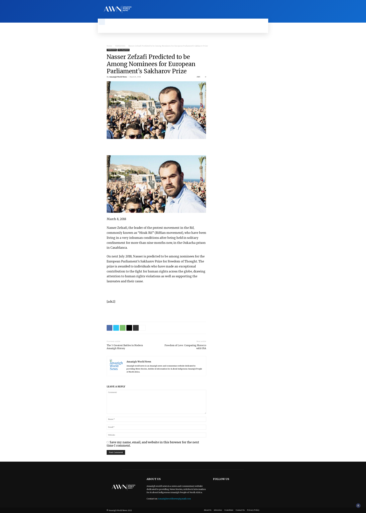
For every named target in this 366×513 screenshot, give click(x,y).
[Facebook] (256, 9)
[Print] (136, 328)
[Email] (129, 328)
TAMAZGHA (120, 46)
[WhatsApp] (123, 328)
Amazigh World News (118, 77)
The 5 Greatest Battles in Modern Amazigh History (125, 347)
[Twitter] (266, 9)
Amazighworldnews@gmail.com (174, 498)
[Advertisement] (156, 147)
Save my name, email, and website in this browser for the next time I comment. (153, 443)
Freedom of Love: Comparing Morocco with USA (185, 347)
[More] (143, 328)
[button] (102, 22)
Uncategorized (123, 50)
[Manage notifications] (358, 505)
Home (109, 46)
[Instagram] (261, 9)
